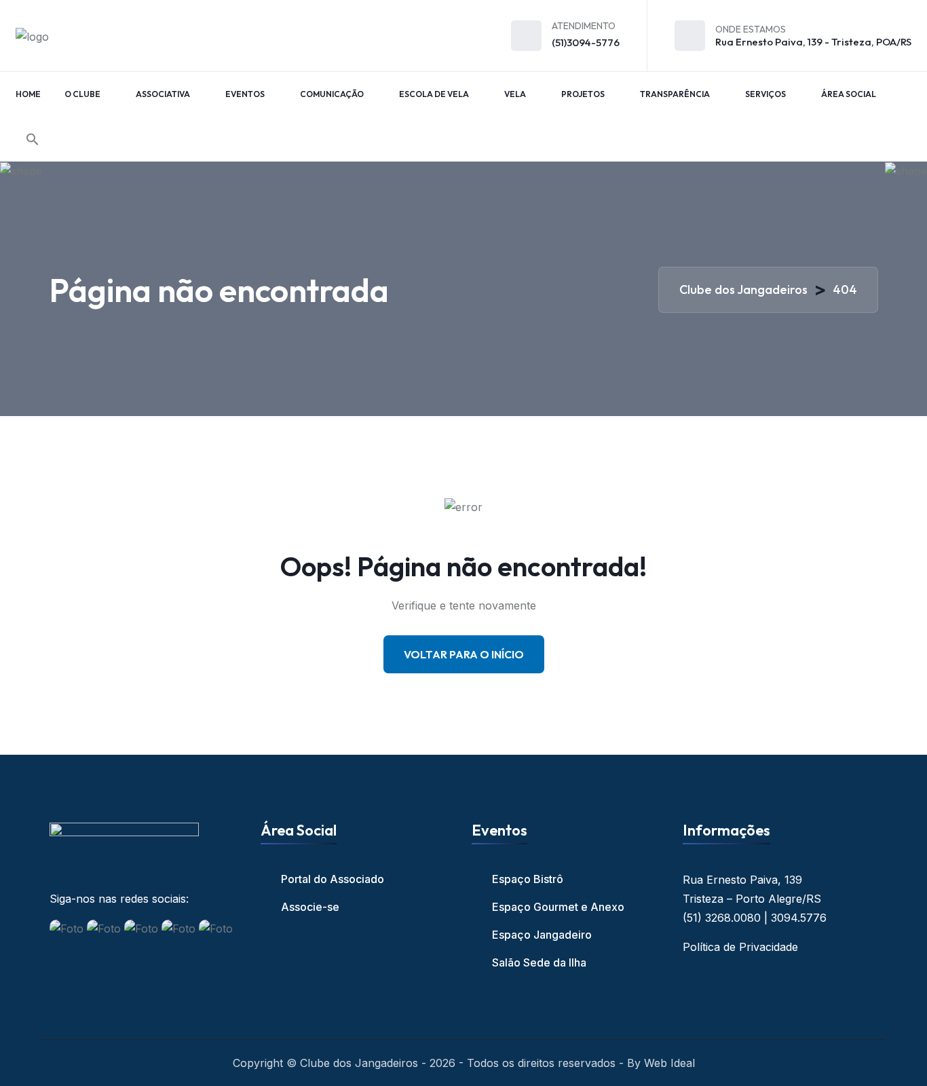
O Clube (82, 94)
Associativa (163, 94)
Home (28, 94)
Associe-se (310, 907)
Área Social (848, 94)
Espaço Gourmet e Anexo (558, 907)
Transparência (675, 94)
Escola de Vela (434, 94)
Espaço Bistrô (527, 879)
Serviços (765, 94)
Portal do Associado (332, 879)
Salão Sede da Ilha (539, 962)
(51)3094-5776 (586, 42)
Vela (515, 94)
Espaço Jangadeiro (542, 934)
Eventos (245, 94)
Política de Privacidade (740, 947)
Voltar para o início (464, 654)
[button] (32, 139)
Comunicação (332, 94)
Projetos (583, 94)
